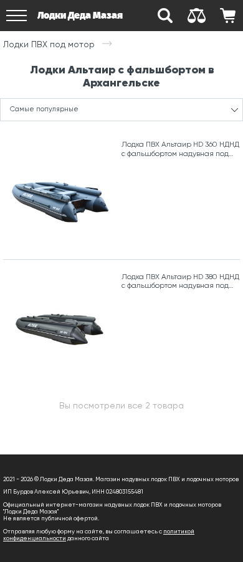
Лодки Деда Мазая (80, 15)
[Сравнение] (196, 15)
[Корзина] (227, 15)
